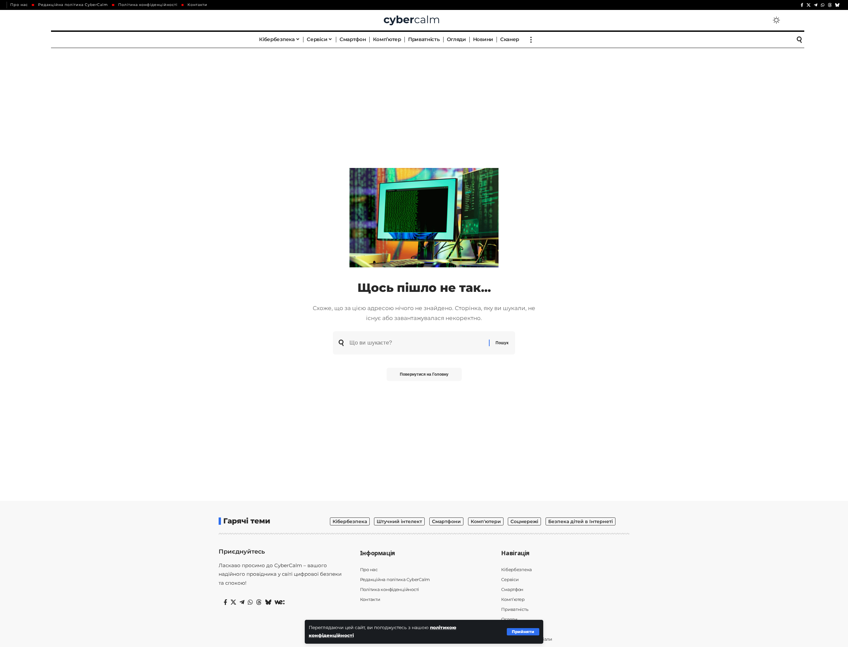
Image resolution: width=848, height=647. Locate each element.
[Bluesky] (837, 5)
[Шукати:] (416, 342)
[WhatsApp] (822, 5)
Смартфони (446, 521)
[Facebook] (802, 5)
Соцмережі (524, 521)
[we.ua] (279, 602)
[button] (523, 631)
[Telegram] (815, 5)
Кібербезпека (350, 521)
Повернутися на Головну (424, 374)
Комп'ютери (486, 521)
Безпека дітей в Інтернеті (580, 521)
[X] (808, 5)
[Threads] (829, 5)
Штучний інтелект (399, 521)
